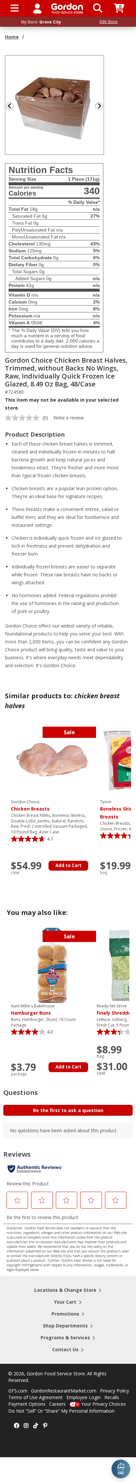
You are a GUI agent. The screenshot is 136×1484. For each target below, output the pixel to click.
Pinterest (45, 1425)
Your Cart (65, 1302)
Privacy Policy (114, 1391)
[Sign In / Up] (37, 8)
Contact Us (65, 1349)
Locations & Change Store (65, 1290)
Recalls (111, 1397)
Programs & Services (65, 1337)
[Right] (102, 105)
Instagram (26, 1425)
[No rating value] (24, 418)
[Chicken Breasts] (52, 761)
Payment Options (27, 1404)
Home (12, 37)
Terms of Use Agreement (35, 1397)
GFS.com (17, 1391)
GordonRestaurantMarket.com (63, 1391)
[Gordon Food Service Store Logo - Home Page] (67, 8)
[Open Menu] (15, 8)
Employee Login (83, 1397)
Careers (57, 1404)
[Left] (9, 105)
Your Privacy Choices (103, 1404)
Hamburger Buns (33, 1009)
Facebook (16, 1425)
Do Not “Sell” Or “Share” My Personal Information (61, 1411)
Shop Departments (65, 1325)
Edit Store (109, 21)
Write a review (68, 418)
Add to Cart (68, 865)
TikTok (35, 1425)
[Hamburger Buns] (52, 965)
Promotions (65, 1314)
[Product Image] (54, 104)
